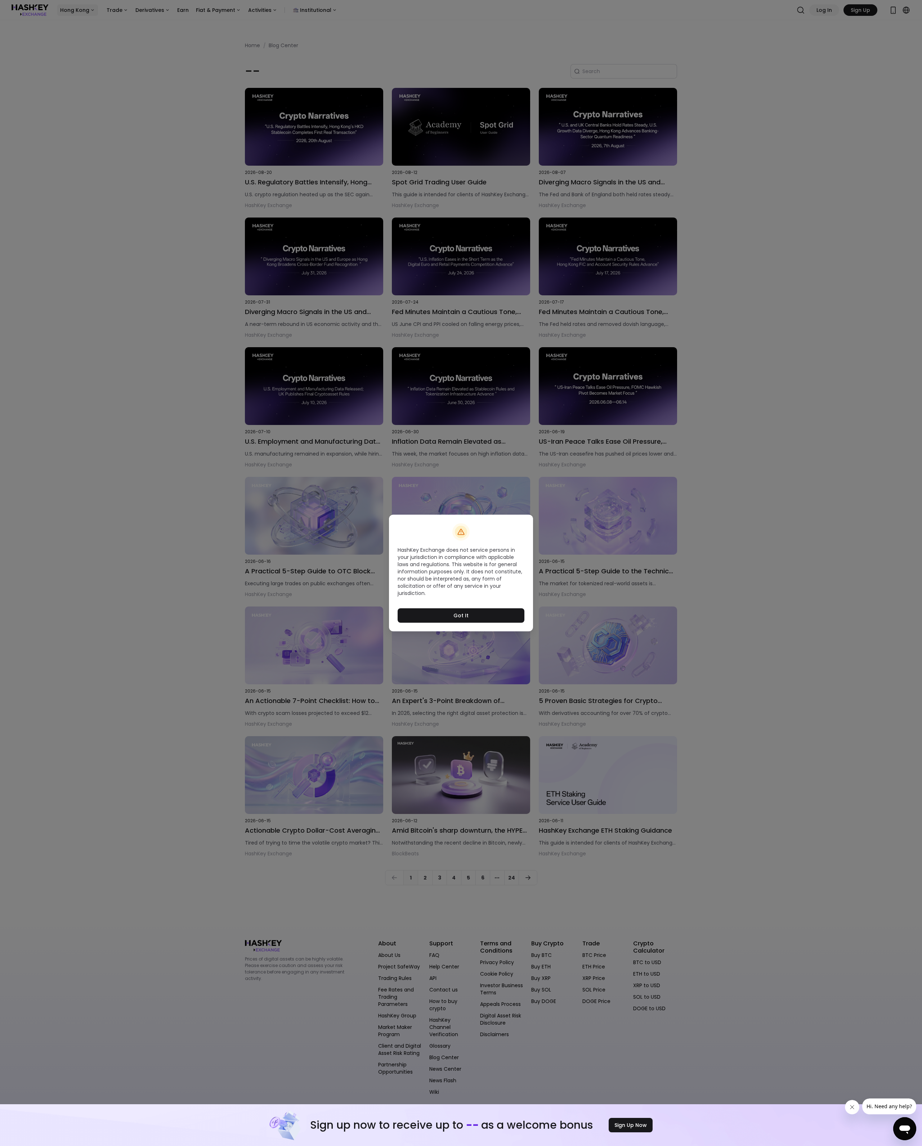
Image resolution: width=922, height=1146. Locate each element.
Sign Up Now (630, 1125)
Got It (461, 615)
